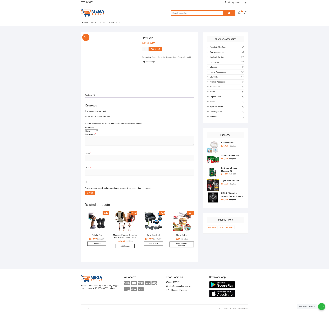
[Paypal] (147, 283)
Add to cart (155, 49)
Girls (221, 227)
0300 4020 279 (174, 282)
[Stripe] (134, 289)
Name (88, 153)
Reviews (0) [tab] (90, 95)
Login (245, 2)
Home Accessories (218, 72)
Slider (212, 102)
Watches (213, 116)
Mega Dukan (224, 309)
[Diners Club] (154, 283)
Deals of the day (158, 57)
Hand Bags (150, 62)
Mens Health (215, 87)
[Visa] (141, 283)
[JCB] (141, 289)
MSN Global (243, 309)
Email (88, 168)
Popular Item (171, 57)
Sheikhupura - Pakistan (177, 290)
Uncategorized (216, 111)
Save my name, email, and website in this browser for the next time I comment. (118, 188)
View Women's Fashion (181, 244)
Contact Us (114, 22)
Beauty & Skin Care (218, 47)
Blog (102, 22)
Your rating (90, 128)
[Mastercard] (134, 283)
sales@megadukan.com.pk (179, 286)
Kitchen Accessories (218, 82)
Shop (94, 22)
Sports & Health (184, 57)
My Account (236, 2)
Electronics (214, 62)
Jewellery (214, 77)
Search (229, 13)
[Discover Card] (127, 289)
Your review (90, 134)
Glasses (213, 67)
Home (85, 22)
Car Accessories (217, 52)
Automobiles (212, 227)
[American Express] (127, 283)
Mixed (212, 92)
